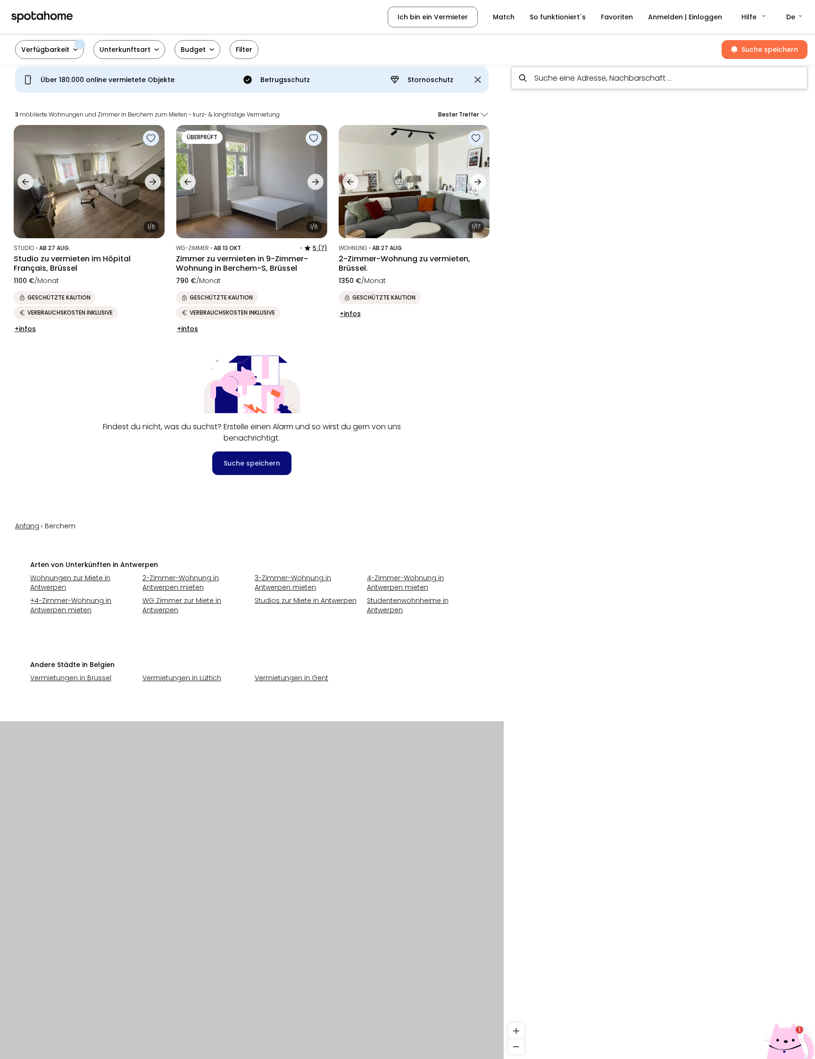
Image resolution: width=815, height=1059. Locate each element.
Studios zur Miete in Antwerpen (306, 600)
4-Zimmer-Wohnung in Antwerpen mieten (405, 582)
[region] (659, 559)
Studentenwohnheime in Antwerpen (408, 605)
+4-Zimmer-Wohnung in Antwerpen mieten (70, 605)
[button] (754, 17)
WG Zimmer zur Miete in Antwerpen (181, 605)
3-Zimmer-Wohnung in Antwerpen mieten (293, 582)
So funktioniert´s (558, 17)
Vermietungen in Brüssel (70, 678)
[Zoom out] (516, 1046)
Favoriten (617, 17)
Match (504, 17)
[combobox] (659, 78)
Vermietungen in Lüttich (181, 678)
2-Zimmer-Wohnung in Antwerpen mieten (180, 582)
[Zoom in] (516, 1031)
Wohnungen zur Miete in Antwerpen (70, 582)
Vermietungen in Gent (291, 678)
